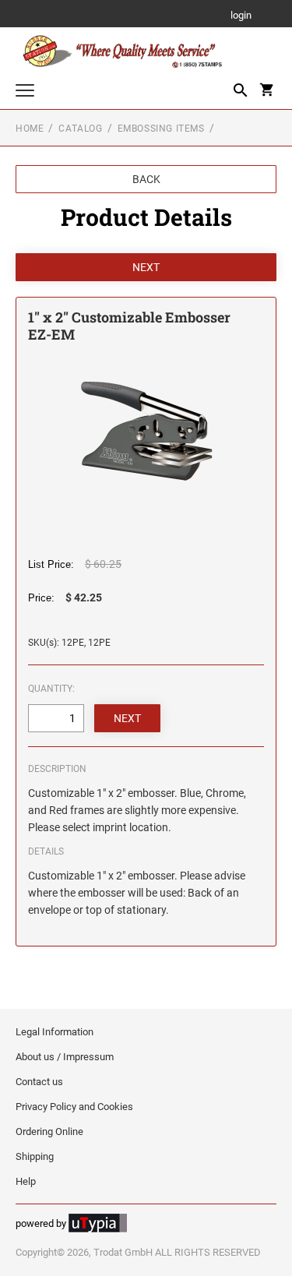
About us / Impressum (65, 1057)
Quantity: (51, 688)
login (241, 16)
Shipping (35, 1156)
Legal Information (54, 1032)
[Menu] (25, 92)
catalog (80, 128)
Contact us (39, 1081)
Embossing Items (161, 128)
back (146, 179)
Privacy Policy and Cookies (74, 1106)
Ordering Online (49, 1131)
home (30, 128)
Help (26, 1181)
